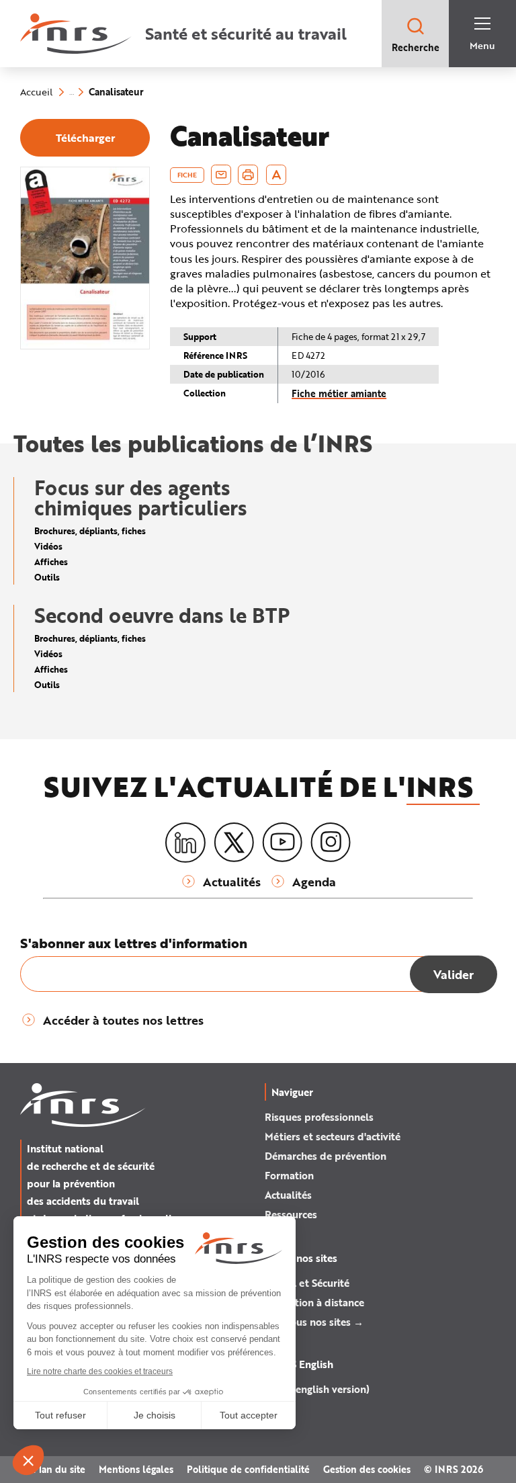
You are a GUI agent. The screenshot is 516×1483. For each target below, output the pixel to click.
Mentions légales (136, 1469)
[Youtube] (282, 842)
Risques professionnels (319, 1116)
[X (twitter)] (234, 842)
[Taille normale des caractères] (276, 174)
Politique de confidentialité (248, 1469)
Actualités (288, 1194)
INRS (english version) (317, 1389)
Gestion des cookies (367, 1469)
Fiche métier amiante (339, 393)
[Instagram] (330, 842)
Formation (289, 1175)
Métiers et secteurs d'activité (332, 1136)
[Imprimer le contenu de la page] (248, 174)
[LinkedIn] (185, 843)
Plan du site (59, 1469)
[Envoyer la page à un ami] (221, 175)
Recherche (415, 47)
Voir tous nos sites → (314, 1321)
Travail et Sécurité (307, 1282)
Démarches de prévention (325, 1155)
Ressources (291, 1214)
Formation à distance (314, 1302)
